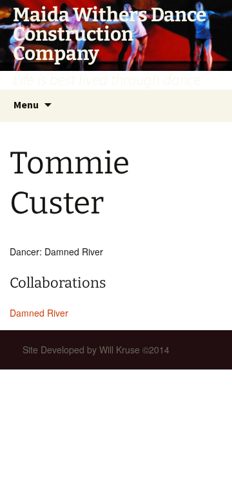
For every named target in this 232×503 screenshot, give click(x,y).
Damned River (39, 312)
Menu (26, 104)
